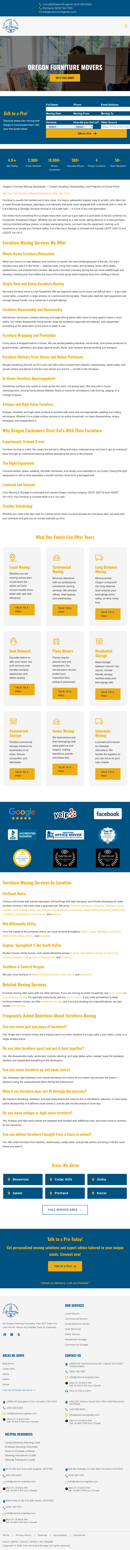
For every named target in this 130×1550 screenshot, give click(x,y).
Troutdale (8, 914)
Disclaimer (80, 1535)
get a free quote (65, 78)
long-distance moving (15, 997)
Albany (30, 936)
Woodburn (103, 931)
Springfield (86, 953)
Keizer (92, 931)
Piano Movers (72, 1334)
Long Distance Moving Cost (22, 1442)
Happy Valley (90, 910)
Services (51, 122)
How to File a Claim (80, 1390)
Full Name (52, 104)
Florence (66, 957)
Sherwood (105, 910)
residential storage (51, 1001)
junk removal (18, 1006)
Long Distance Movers (77, 1323)
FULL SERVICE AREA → (65, 1209)
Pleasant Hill (48, 957)
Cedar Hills (8, 1368)
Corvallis (45, 936)
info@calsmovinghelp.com (60, 11)
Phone (77, 104)
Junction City (110, 953)
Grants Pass (60, 974)
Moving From (81, 113)
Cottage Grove (31, 957)
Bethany (56, 914)
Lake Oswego (20, 910)
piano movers (73, 997)
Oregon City (48, 910)
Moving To (107, 113)
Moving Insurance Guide (20, 1455)
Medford (36, 974)
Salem (84, 931)
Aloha (42, 914)
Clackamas (75, 910)
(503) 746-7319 (77, 1371)
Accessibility (62, 1535)
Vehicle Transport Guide (20, 1459)
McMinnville (9, 936)
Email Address (110, 104)
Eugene (74, 953)
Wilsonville (118, 910)
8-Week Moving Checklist (21, 1446)
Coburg (98, 953)
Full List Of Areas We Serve (17, 1390)
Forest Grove (21, 914)
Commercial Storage (76, 1344)
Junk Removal (73, 1329)
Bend (71, 974)
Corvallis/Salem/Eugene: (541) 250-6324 (67, 4)
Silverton (115, 931)
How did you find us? (86, 122)
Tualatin (7, 910)
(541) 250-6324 (15, 1408)
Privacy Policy (25, 1535)
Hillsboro (99, 905)
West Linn (35, 910)
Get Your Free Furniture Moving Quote (24, 193)
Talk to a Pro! (84, 133)
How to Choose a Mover (20, 1451)
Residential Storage (76, 1339)
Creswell (17, 957)
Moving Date (53, 113)
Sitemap (44, 1535)
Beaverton (86, 905)
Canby (34, 914)
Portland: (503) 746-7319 (57, 8)
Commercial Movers (76, 1318)
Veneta (6, 957)
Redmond (85, 974)
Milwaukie (62, 910)
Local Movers (72, 1313)
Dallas (21, 936)
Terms (8, 1535)
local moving (116, 993)
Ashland (47, 974)
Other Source (109, 122)
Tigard (120, 905)
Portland (75, 905)
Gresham (110, 905)
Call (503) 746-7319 (58, 193)
